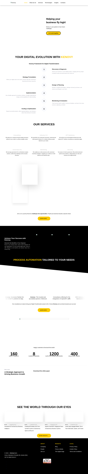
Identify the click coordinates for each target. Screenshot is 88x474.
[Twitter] (76, 2)
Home (25, 2)
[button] (2, 26)
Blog (5, 424)
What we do (32, 2)
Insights (56, 2)
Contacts (63, 2)
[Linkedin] (80, 2)
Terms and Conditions (76, 451)
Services (40, 2)
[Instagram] (83, 2)
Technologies (48, 2)
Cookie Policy (73, 449)
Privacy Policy (73, 446)
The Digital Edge (59, 451)
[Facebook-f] (72, 2)
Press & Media (59, 449)
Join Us (42, 451)
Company (43, 446)
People (42, 449)
